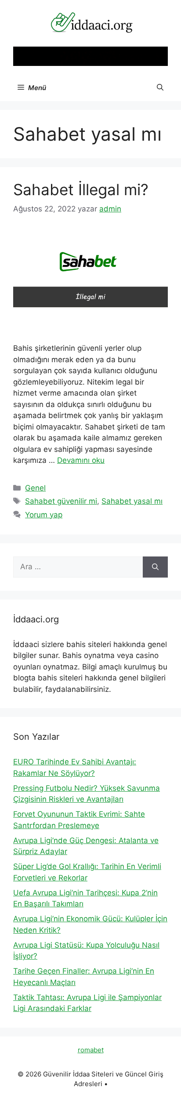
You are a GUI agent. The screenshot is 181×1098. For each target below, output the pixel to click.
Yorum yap (43, 514)
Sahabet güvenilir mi (61, 501)
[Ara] (155, 567)
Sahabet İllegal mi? (80, 189)
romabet (91, 1050)
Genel (35, 488)
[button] (160, 88)
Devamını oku (81, 460)
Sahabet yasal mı (132, 501)
